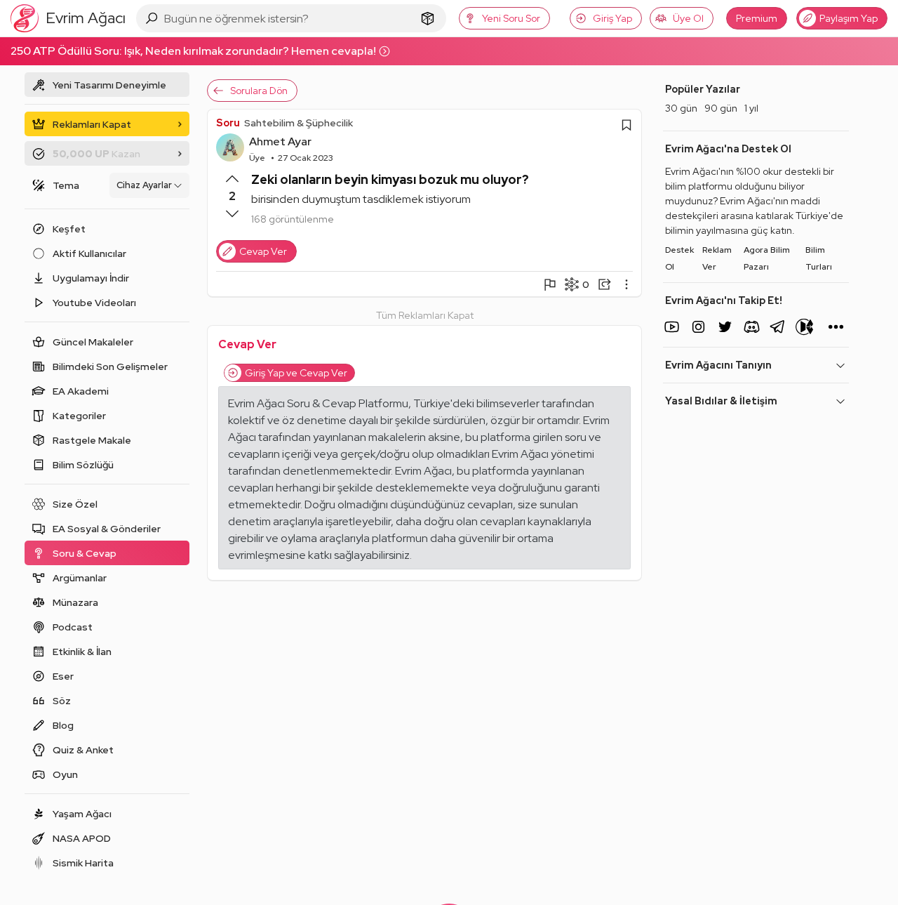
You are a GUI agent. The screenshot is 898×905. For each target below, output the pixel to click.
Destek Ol (679, 258)
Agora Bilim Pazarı (767, 258)
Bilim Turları (818, 258)
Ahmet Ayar (280, 141)
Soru (228, 123)
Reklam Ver (717, 258)
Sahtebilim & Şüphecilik (298, 123)
